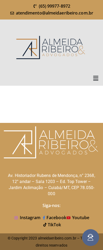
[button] (95, 78)
